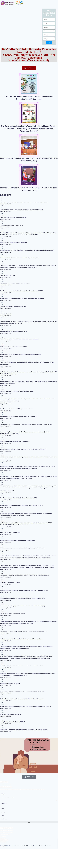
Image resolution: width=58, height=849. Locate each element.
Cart (3, 808)
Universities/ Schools (6, 797)
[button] (29, 822)
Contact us (4, 819)
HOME (3, 794)
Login (3, 815)
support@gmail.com (40, 789)
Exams (3, 803)
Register (4, 812)
